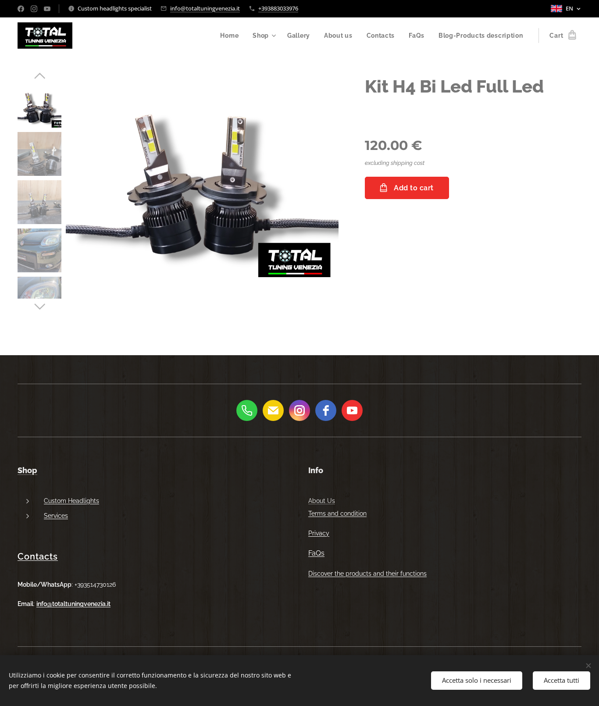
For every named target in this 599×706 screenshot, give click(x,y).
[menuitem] (232, 35)
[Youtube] (47, 8)
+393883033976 (278, 8)
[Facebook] (20, 8)
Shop (27, 470)
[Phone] (246, 410)
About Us (321, 500)
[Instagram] (34, 8)
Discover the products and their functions (367, 573)
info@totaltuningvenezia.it (205, 8)
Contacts (38, 556)
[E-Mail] (273, 410)
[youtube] (352, 410)
